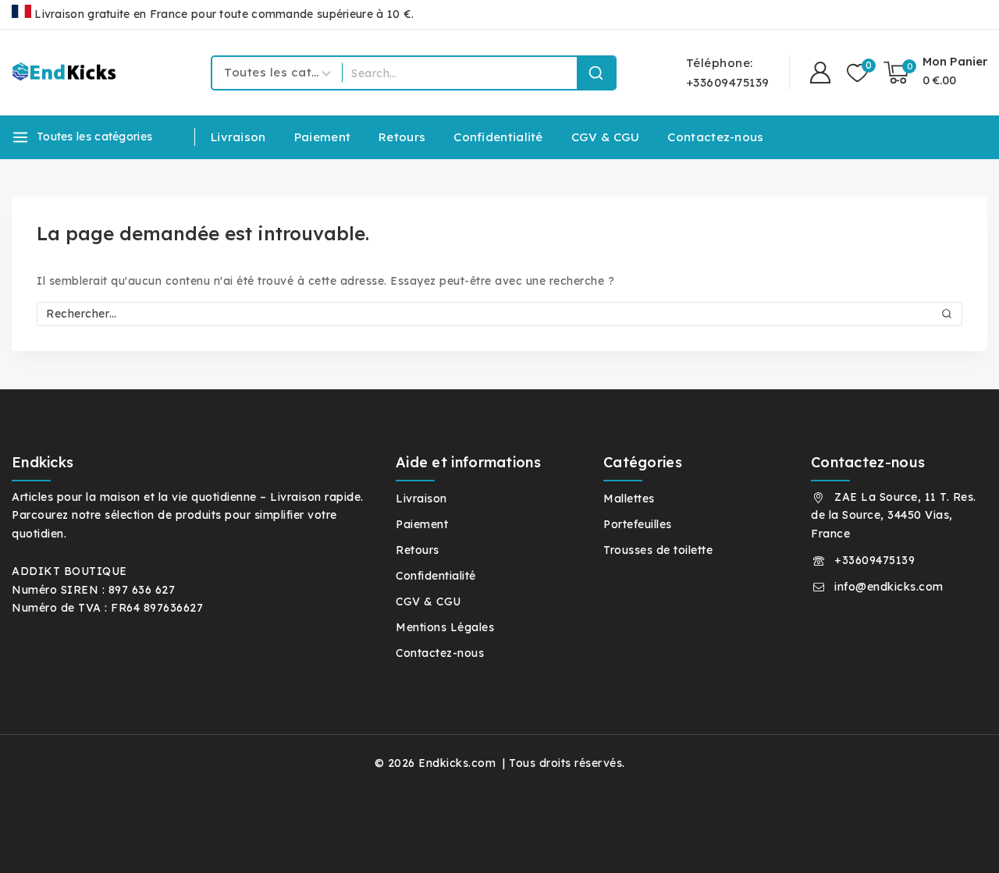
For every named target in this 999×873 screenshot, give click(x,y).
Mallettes (629, 499)
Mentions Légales (445, 627)
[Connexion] (820, 72)
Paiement (322, 137)
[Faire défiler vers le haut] (959, 841)
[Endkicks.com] (66, 72)
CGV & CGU (605, 137)
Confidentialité (498, 137)
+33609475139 (874, 560)
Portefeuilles (637, 524)
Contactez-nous (715, 137)
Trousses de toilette (658, 550)
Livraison (238, 137)
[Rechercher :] (499, 314)
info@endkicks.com (889, 587)
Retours (402, 137)
